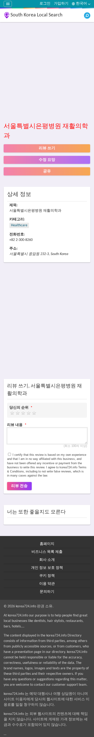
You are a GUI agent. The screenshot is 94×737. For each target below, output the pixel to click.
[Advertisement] (47, 72)
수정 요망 (47, 160)
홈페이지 (47, 544)
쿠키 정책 (47, 576)
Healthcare (19, 225)
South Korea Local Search (36, 15)
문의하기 (47, 592)
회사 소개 (47, 560)
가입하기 (61, 3)
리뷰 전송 (19, 486)
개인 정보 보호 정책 (47, 568)
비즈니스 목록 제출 (47, 552)
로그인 (44, 3)
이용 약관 (47, 584)
